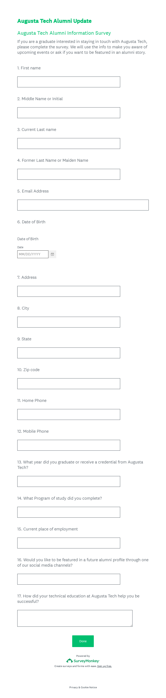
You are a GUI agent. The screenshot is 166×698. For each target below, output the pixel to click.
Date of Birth (27, 238)
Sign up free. (104, 666)
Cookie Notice (89, 687)
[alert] (83, 261)
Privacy (73, 687)
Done (83, 641)
